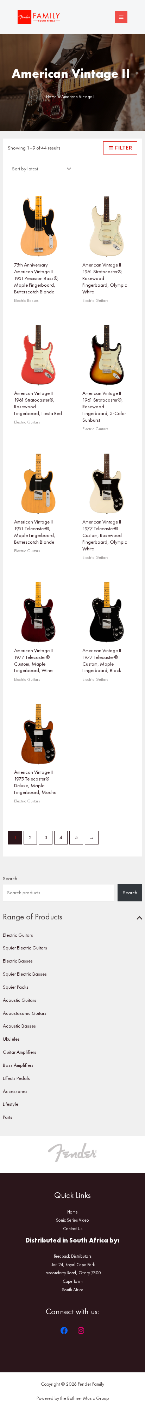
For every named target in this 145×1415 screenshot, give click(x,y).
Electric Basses (18, 961)
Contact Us (72, 1229)
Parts (7, 1117)
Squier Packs (16, 987)
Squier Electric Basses (25, 974)
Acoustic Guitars (19, 1000)
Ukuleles (11, 1039)
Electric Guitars (18, 935)
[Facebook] (64, 1330)
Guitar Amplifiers (19, 1052)
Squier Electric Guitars (25, 948)
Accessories (15, 1091)
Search (10, 878)
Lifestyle (10, 1104)
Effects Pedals (16, 1078)
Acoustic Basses (19, 1026)
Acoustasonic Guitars (24, 1013)
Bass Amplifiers (18, 1065)
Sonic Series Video (72, 1220)
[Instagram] (81, 1330)
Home (72, 1212)
